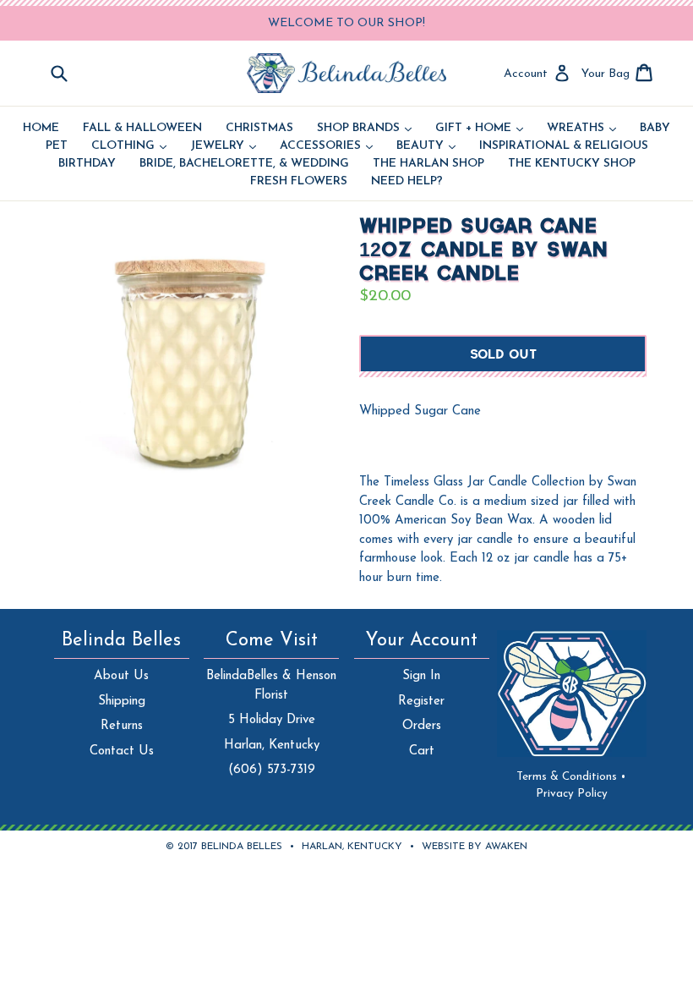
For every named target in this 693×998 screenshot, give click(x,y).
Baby (655, 128)
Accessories (326, 146)
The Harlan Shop (428, 164)
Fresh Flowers (298, 182)
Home (41, 128)
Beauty (426, 146)
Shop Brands (364, 128)
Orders (421, 726)
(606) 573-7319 (271, 770)
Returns (122, 726)
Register (421, 701)
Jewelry (223, 146)
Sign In (421, 676)
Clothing (128, 146)
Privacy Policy (572, 793)
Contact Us (122, 751)
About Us (121, 676)
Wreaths (581, 128)
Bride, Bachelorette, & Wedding (244, 164)
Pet (57, 146)
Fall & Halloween (142, 128)
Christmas (259, 128)
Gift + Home (479, 128)
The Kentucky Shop (572, 164)
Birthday (87, 164)
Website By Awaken (474, 847)
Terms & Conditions (571, 776)
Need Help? (407, 182)
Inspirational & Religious (563, 146)
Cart (421, 751)
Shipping (121, 701)
